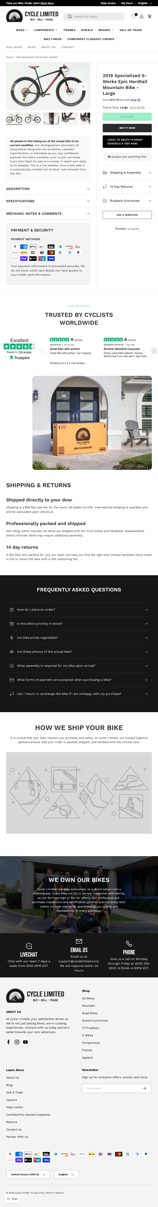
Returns (11, 1122)
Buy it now (127, 128)
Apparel (87, 1057)
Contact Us (14, 1129)
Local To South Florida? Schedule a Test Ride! (125, 141)
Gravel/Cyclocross (95, 1020)
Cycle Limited (22, 1193)
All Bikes (88, 998)
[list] (48, 86)
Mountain (88, 1005)
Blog (31, 47)
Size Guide (14, 47)
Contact (68, 47)
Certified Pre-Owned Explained (28, 1114)
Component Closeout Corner (90, 39)
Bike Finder (53, 39)
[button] (150, 16)
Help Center (108, 3)
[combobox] (93, 16)
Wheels (87, 30)
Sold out (127, 116)
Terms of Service (55, 1193)
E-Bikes (87, 1035)
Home (9, 57)
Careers (11, 1100)
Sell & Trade (14, 1092)
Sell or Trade (131, 30)
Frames (69, 30)
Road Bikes (90, 1013)
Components (91, 1043)
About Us (48, 47)
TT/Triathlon (90, 1028)
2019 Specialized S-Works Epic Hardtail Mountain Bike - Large (37, 57)
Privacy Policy (38, 1193)
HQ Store (127, 3)
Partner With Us (17, 1137)
